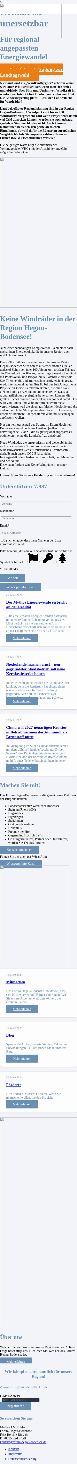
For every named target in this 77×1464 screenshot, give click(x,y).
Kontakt (13, 1449)
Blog (10, 1035)
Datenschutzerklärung (22, 1459)
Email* (4, 525)
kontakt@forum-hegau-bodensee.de (23, 1442)
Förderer (13, 1085)
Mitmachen (15, 982)
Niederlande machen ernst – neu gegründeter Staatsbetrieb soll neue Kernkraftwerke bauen (35, 669)
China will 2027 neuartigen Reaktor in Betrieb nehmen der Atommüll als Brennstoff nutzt (36, 732)
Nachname (7, 511)
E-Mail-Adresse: (10, 1396)
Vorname (6, 496)
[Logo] (31, 37)
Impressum (15, 1454)
